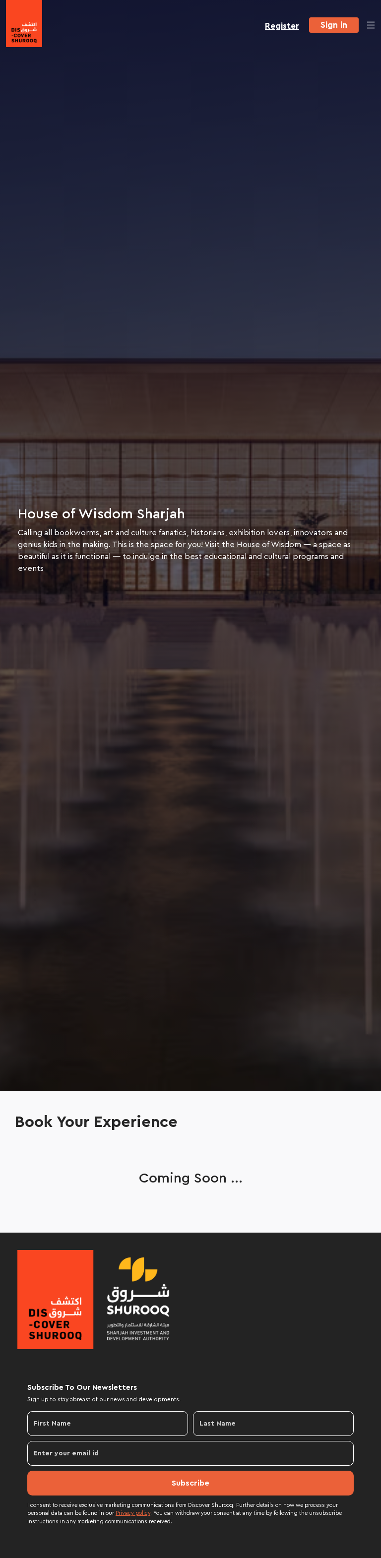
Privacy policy (133, 1513)
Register (282, 26)
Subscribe (190, 1483)
